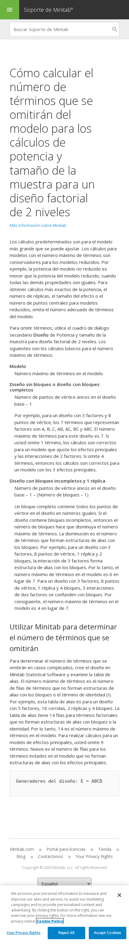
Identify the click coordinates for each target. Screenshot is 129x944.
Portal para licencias (66, 849)
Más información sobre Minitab (38, 225)
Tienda (104, 849)
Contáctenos (50, 856)
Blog (21, 856)
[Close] (119, 895)
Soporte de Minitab (48, 9)
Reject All (66, 932)
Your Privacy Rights (23, 932)
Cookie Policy (50, 921)
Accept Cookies (108, 932)
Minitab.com (22, 849)
